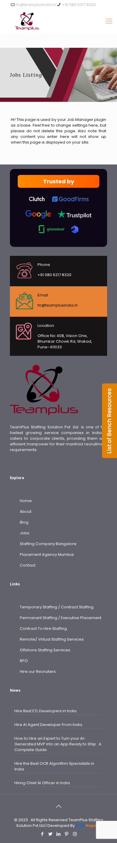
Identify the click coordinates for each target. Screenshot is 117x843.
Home (26, 501)
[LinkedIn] (59, 834)
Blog (24, 522)
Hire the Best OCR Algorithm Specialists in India (54, 766)
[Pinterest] (67, 834)
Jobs (24, 533)
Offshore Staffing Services (45, 650)
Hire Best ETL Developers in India (45, 711)
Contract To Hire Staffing (43, 628)
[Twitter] (50, 834)
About (26, 511)
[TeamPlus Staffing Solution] (58, 21)
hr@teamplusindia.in (36, 4)
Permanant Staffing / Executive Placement (60, 618)
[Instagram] (75, 834)
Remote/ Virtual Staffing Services (52, 639)
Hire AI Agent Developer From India (48, 724)
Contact (27, 565)
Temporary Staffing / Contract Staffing (57, 607)
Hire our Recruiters (38, 671)
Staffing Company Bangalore (48, 544)
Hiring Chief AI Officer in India (42, 783)
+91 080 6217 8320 (79, 4)
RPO (24, 661)
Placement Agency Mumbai (47, 554)
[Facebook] (42, 834)
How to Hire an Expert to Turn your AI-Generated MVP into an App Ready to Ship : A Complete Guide (57, 744)
